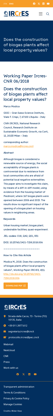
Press (7, 362)
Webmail (8, 344)
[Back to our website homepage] (16, 14)
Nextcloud (9, 350)
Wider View (16, 411)
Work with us (11, 367)
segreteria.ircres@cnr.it (21, 331)
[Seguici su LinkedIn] (43, 3)
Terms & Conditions (14, 392)
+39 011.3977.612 (17, 325)
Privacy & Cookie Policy (16, 398)
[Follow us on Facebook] (34, 3)
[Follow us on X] (39, 3)
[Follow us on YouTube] (48, 3)
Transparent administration (19, 386)
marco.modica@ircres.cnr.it (19, 146)
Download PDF (14, 285)
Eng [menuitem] (11, 3)
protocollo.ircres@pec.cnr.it (24, 337)
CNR (6, 356)
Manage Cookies (13, 404)
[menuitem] (5, 4)
